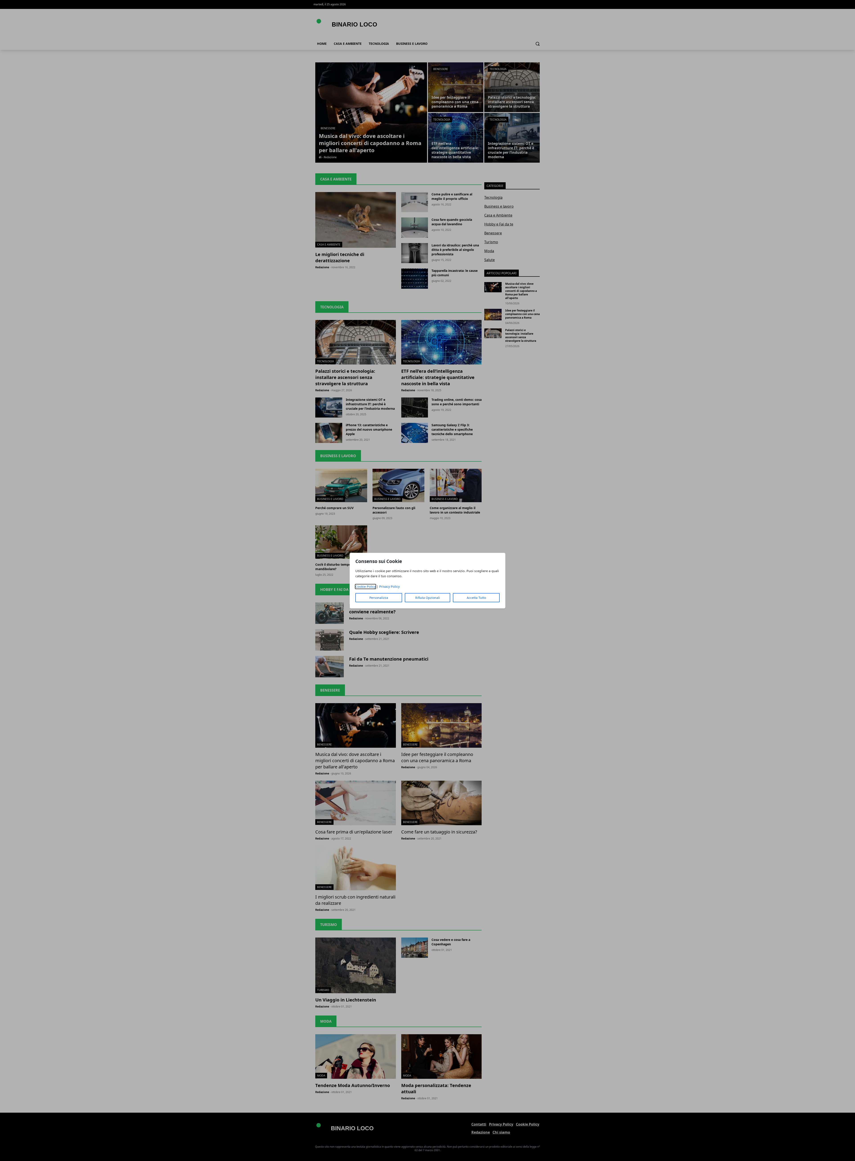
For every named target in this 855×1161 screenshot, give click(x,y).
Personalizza (378, 598)
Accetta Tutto (476, 598)
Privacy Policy (389, 586)
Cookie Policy (365, 586)
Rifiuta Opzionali (427, 598)
